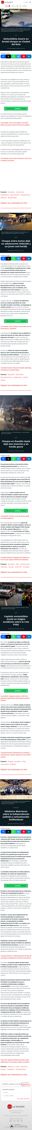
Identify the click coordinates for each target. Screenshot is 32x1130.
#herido (3, 380)
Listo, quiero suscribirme (23, 1098)
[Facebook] (11, 1121)
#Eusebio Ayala (24, 564)
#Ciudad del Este (25, 195)
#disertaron (24, 1066)
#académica (10, 1069)
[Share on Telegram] (18, 56)
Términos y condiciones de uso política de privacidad (16, 1115)
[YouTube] (21, 1121)
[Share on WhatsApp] (13, 56)
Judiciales (16, 807)
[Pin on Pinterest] (23, 56)
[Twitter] (14, 1121)
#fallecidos (4, 567)
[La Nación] (7, 2)
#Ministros (11, 1066)
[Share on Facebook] (3, 56)
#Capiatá (10, 761)
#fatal (17, 564)
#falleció (25, 377)
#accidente (11, 192)
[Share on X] (8, 56)
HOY (16, 35)
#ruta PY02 (18, 567)
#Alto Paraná (19, 374)
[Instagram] (18, 1121)
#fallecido (4, 197)
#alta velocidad (14, 195)
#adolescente (17, 377)
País (16, 237)
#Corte (17, 1066)
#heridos (11, 567)
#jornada (3, 1069)
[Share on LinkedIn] (28, 56)
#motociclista (20, 192)
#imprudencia (5, 195)
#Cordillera (26, 567)
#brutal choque (12, 197)
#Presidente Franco (6, 377)
